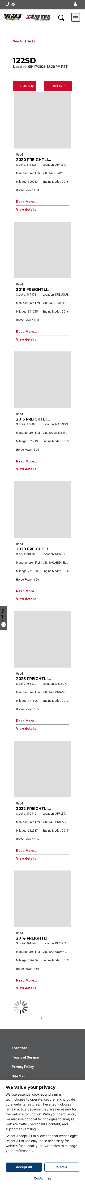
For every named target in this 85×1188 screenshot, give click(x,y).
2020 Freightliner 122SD (42, 159)
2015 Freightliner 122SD (42, 419)
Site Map (18, 1076)
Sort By (57, 86)
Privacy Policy (23, 1067)
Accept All (24, 1167)
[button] (75, 4)
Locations (20, 1048)
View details (26, 209)
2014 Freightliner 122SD (42, 938)
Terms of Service (25, 1057)
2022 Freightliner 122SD (42, 808)
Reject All (62, 1167)
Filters (26, 85)
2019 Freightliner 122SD (42, 289)
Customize (42, 1178)
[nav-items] (7, 4)
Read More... (26, 202)
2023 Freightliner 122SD (42, 678)
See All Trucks (24, 41)
